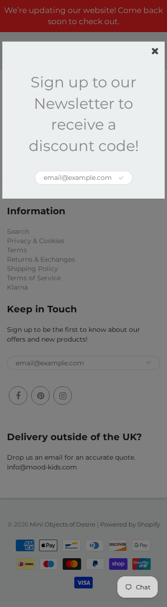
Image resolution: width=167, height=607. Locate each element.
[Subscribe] (121, 178)
